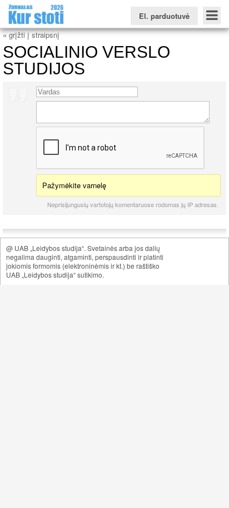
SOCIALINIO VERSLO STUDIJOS (86, 60)
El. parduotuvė (164, 16)
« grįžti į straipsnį (31, 34)
